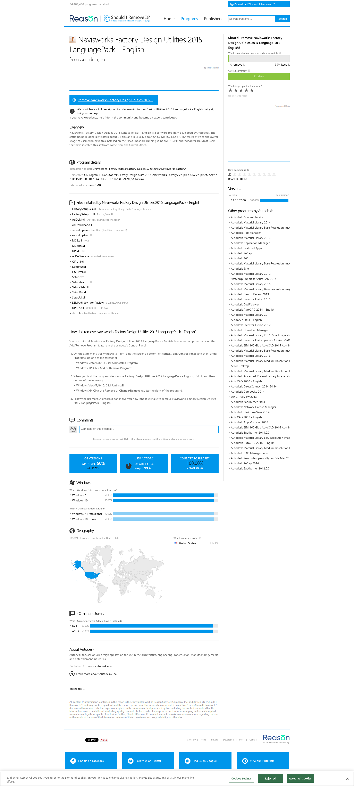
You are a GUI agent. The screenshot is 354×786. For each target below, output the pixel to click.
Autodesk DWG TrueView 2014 (250, 412)
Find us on (91, 761)
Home (169, 18)
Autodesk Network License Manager (253, 407)
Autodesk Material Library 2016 (251, 356)
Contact (253, 739)
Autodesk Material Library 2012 (251, 274)
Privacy (214, 739)
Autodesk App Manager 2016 (249, 422)
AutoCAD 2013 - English (246, 320)
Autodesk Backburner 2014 (248, 402)
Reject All (270, 778)
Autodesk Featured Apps (246, 248)
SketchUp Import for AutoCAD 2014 (254, 279)
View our (262, 761)
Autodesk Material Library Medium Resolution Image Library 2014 (272, 361)
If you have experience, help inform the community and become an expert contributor (122, 117)
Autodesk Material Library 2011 (251, 315)
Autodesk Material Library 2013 (251, 238)
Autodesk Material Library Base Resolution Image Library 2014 (270, 227)
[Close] (347, 778)
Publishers (213, 18)
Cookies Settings (241, 778)
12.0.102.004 (239, 200)
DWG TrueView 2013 (244, 397)
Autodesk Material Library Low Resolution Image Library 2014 (270, 438)
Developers (228, 739)
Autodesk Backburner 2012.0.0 (250, 468)
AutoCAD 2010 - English (246, 381)
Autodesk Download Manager (249, 330)
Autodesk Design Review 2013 (250, 294)
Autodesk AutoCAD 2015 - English (253, 443)
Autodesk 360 (239, 258)
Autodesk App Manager (246, 233)
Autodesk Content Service (247, 217)
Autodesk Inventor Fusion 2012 (251, 325)
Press (242, 739)
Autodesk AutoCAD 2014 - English (253, 309)
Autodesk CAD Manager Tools (249, 453)
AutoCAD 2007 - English (246, 417)
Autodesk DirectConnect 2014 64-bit (254, 386)
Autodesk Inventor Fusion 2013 (251, 299)
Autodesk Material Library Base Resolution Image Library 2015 (270, 289)
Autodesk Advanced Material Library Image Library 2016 (266, 376)
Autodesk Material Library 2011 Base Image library (262, 335)
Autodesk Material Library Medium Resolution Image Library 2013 (272, 371)
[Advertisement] (259, 135)
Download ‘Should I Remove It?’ (255, 4)
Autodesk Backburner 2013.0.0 (250, 432)
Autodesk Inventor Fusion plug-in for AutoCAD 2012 (264, 340)
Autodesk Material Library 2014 (251, 222)
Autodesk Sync (240, 268)
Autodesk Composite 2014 (247, 391)
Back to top (75, 688)
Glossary (191, 739)
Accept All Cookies (300, 778)
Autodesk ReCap (241, 253)
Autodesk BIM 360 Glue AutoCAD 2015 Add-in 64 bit (265, 345)
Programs (189, 18)
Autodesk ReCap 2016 (245, 463)
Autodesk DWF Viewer (245, 304)
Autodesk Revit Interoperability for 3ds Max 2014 (262, 458)
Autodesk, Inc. (93, 59)
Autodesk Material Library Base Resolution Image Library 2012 (270, 263)
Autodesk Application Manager (250, 243)
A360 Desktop (240, 366)
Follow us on (148, 761)
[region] (177, 778)
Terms (203, 739)
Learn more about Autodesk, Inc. (96, 674)
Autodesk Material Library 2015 (251, 284)
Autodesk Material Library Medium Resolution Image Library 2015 (272, 448)
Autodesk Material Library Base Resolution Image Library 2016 (270, 350)
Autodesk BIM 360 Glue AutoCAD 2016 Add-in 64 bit (265, 427)
